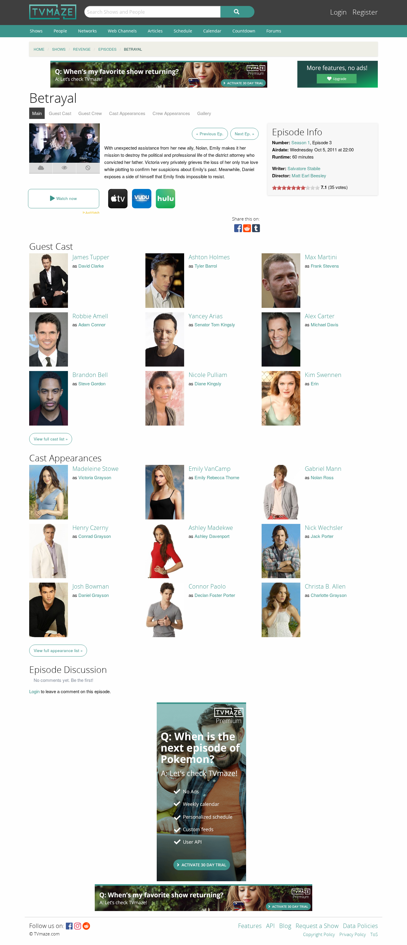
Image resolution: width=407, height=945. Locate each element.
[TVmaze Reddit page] (86, 926)
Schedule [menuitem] (183, 31)
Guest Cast (60, 113)
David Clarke (91, 266)
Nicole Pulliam (208, 374)
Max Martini (321, 257)
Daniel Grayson (93, 595)
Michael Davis (324, 324)
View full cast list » (51, 439)
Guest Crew (90, 113)
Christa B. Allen (325, 586)
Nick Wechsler (324, 527)
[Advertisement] (158, 74)
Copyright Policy (319, 934)
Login (338, 12)
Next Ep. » (244, 133)
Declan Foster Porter (215, 595)
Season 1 (300, 142)
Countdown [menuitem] (243, 31)
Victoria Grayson (94, 477)
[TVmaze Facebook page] (69, 926)
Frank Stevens (325, 266)
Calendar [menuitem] (212, 31)
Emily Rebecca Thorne (217, 477)
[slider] (296, 187)
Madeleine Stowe (95, 468)
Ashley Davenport (212, 536)
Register (365, 12)
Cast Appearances (127, 113)
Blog (285, 926)
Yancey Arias (206, 316)
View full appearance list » (58, 650)
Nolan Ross (322, 477)
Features (250, 926)
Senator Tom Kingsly (215, 324)
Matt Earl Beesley (309, 175)
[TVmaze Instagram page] (77, 926)
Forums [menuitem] (273, 31)
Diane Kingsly (208, 383)
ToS (374, 934)
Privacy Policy (352, 934)
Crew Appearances (171, 113)
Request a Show (317, 926)
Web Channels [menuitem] (122, 31)
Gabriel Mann (323, 468)
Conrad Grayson (94, 536)
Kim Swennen (323, 374)
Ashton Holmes (209, 257)
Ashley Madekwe (211, 527)
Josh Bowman (90, 586)
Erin (315, 383)
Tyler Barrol (206, 266)
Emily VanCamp (210, 468)
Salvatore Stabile (304, 168)
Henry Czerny (90, 527)
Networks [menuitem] (87, 31)
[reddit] (247, 229)
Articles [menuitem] (155, 31)
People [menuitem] (60, 31)
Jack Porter (322, 536)
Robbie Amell (90, 316)
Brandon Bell (90, 374)
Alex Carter (320, 316)
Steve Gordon (91, 383)
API (270, 926)
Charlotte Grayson (329, 595)
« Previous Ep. (209, 133)
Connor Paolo (207, 586)
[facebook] (238, 229)
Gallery (204, 113)
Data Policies (360, 926)
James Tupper (90, 257)
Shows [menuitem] (36, 31)
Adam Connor (91, 324)
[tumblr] (256, 229)
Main (37, 113)
